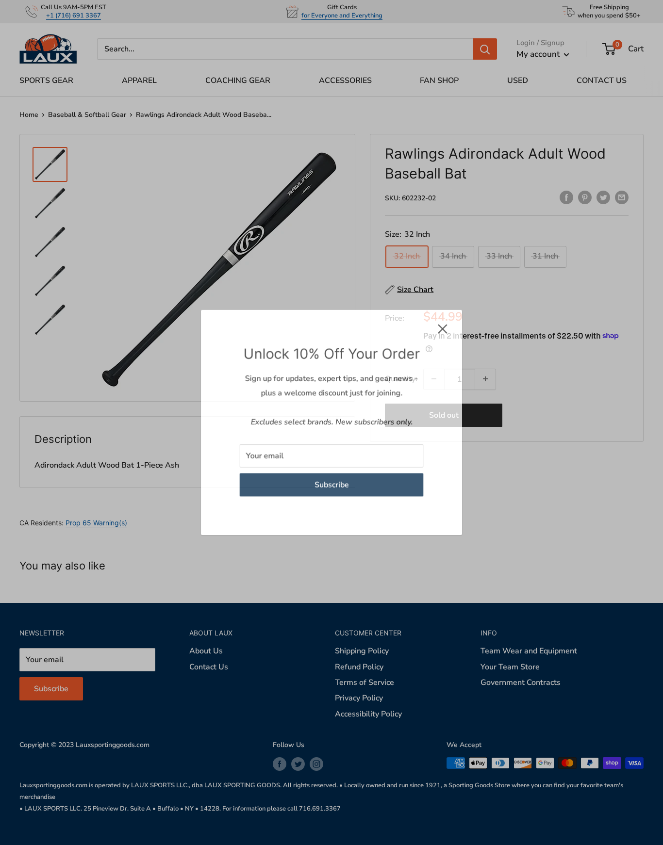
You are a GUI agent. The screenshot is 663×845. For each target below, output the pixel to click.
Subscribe (332, 485)
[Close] (443, 328)
